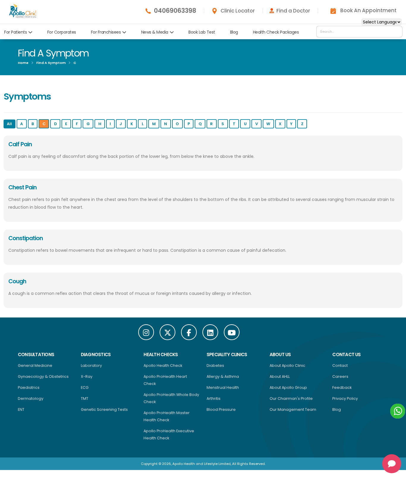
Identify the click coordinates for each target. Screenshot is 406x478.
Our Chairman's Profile (291, 398)
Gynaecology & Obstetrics (43, 376)
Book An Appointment (368, 10)
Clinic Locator (238, 10)
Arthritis (214, 398)
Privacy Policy (345, 398)
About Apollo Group (288, 387)
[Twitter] (167, 332)
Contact (340, 365)
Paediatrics (29, 387)
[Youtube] (232, 332)
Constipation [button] (25, 238)
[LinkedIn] (210, 332)
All (9, 123)
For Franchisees (106, 32)
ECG (85, 387)
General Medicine (35, 365)
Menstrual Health (223, 387)
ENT (21, 409)
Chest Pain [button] (22, 187)
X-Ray (86, 376)
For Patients (15, 32)
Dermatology (30, 398)
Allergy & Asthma (223, 376)
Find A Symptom (51, 62)
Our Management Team (293, 409)
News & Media (154, 32)
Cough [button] (17, 281)
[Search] (396, 31)
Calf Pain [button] (20, 144)
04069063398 (175, 11)
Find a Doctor (293, 10)
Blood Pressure (221, 409)
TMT (84, 398)
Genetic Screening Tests (104, 409)
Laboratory (91, 365)
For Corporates (61, 32)
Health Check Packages (276, 32)
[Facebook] (189, 332)
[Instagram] (146, 332)
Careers (340, 376)
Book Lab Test (201, 32)
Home (23, 62)
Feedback (342, 387)
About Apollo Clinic (287, 365)
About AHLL (280, 376)
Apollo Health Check (163, 365)
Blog (234, 32)
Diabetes (215, 365)
